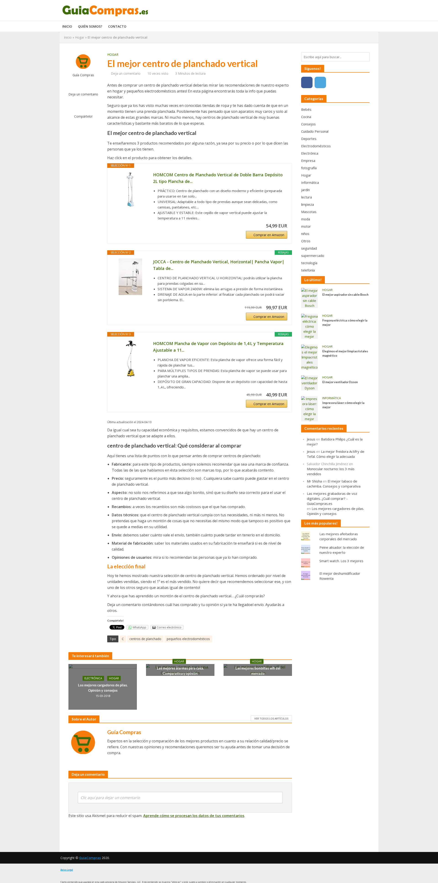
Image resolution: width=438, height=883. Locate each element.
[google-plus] (333, 82)
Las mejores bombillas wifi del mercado (257, 670)
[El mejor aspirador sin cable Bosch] (309, 297)
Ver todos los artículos (271, 718)
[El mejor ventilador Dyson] (309, 382)
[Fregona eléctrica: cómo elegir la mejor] (309, 326)
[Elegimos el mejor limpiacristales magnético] (309, 356)
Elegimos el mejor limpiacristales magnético (345, 353)
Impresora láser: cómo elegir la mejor (343, 405)
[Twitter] (320, 82)
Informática (331, 398)
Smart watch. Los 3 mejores (341, 561)
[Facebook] (307, 82)
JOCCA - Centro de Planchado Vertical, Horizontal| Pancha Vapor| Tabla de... (218, 265)
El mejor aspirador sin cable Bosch (345, 294)
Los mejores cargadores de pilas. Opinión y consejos (103, 687)
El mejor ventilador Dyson (340, 382)
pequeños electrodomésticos (188, 639)
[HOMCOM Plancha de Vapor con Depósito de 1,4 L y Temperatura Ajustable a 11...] (130, 358)
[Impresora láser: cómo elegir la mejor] (309, 408)
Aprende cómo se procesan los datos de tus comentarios (193, 815)
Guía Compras (83, 75)
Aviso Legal (66, 869)
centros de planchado (145, 639)
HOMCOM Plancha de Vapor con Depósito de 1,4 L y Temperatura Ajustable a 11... (218, 347)
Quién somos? (90, 26)
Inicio (67, 26)
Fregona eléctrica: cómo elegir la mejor (344, 323)
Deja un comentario (83, 94)
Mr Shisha (314, 481)
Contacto (117, 26)
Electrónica (93, 678)
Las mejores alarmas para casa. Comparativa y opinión (180, 670)
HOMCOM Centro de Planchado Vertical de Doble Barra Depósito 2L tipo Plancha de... (218, 178)
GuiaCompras (90, 858)
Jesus (311, 439)
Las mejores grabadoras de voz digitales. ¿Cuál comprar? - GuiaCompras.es (332, 498)
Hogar (79, 37)
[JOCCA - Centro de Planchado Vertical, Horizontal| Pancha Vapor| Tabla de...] (130, 276)
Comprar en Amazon (268, 235)
